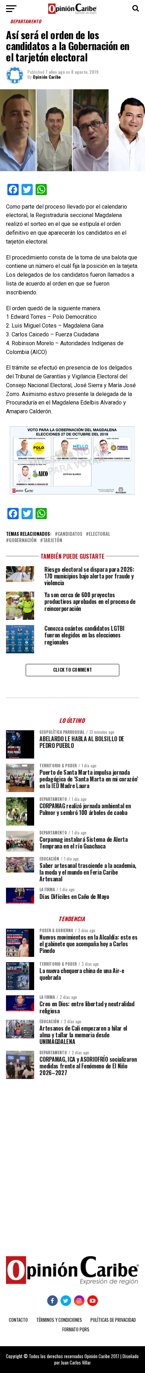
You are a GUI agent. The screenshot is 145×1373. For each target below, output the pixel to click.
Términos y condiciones (59, 1320)
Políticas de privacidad (113, 1320)
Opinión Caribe (47, 77)
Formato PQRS (75, 1329)
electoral (99, 534)
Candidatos (70, 534)
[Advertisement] (72, 1162)
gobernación (23, 540)
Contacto (18, 1320)
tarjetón (52, 540)
